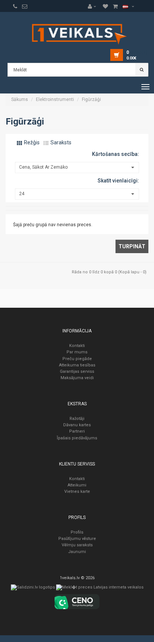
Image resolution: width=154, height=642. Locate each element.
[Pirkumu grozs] (24, 6)
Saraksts (60, 142)
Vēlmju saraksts (77, 545)
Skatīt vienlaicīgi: (118, 181)
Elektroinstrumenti (55, 99)
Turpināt (131, 246)
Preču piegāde (77, 358)
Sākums (19, 99)
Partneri (77, 431)
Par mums (77, 352)
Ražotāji (77, 418)
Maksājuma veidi (77, 377)
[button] (94, 6)
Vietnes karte (77, 491)
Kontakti (77, 345)
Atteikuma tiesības (77, 365)
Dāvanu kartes (77, 425)
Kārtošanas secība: (115, 154)
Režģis (31, 142)
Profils (77, 532)
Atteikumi (77, 485)
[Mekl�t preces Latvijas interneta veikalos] (100, 589)
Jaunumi (77, 551)
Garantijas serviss (77, 371)
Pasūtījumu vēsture (77, 538)
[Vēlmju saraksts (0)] (15, 6)
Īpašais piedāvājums (77, 438)
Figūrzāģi (91, 99)
